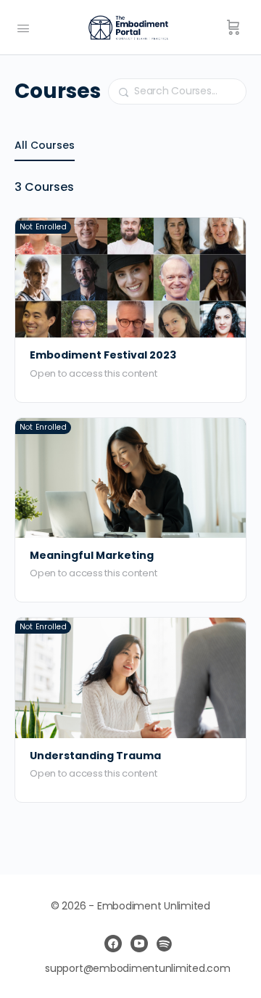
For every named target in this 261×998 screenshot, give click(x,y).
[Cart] (233, 27)
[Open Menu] (23, 26)
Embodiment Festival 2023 (103, 355)
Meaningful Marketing (92, 555)
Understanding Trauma (95, 756)
